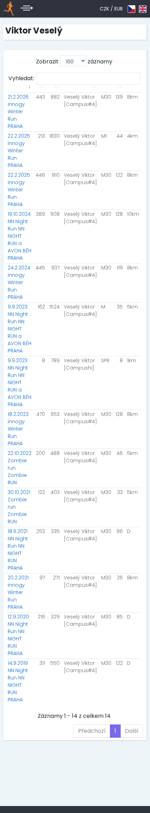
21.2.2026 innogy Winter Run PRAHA (18, 111)
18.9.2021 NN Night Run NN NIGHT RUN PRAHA (18, 549)
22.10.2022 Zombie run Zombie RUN (19, 468)
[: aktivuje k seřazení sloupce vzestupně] (19, 91)
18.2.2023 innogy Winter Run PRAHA (18, 429)
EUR (118, 8)
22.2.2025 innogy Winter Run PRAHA (19, 150)
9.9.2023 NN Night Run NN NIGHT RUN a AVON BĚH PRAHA (19, 328)
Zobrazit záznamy (74, 62)
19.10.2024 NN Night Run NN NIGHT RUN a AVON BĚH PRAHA (19, 236)
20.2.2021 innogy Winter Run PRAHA (18, 592)
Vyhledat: (21, 78)
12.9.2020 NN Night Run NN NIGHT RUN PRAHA (18, 635)
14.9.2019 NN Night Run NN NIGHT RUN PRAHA (18, 681)
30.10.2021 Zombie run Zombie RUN (19, 507)
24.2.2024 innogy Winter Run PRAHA (19, 282)
